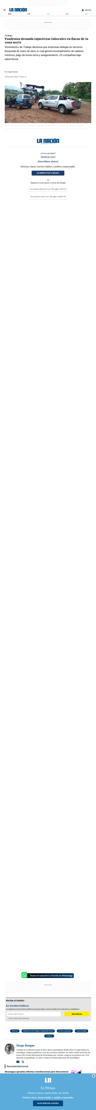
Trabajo (8, 35)
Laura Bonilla (81, 1031)
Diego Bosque (13, 72)
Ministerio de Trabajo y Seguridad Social (38, 1031)
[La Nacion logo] (18, 10)
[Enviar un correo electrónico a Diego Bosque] (17, 1061)
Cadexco (49, 1036)
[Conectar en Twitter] (22, 1061)
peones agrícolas (65, 1031)
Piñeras (15, 1031)
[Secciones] (4, 10)
